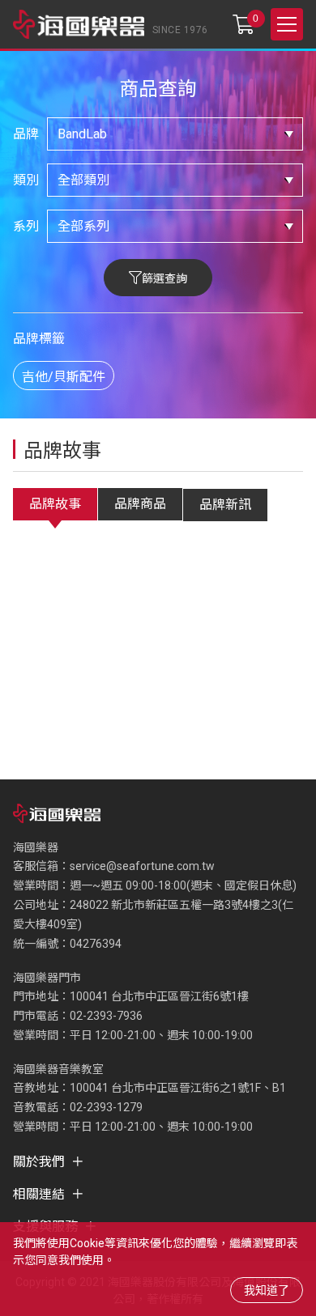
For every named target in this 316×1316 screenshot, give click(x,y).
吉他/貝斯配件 (63, 376)
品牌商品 (140, 504)
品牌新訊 (225, 504)
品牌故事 (55, 504)
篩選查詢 (164, 278)
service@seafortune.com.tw (142, 866)
